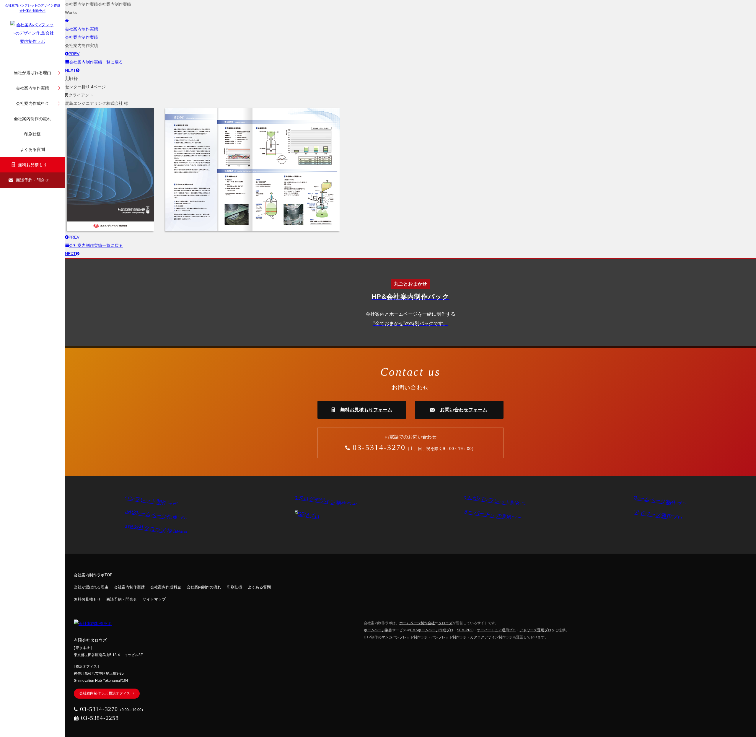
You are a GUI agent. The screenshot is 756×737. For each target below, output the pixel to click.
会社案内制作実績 (32, 88)
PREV (74, 53)
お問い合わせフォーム (463, 409)
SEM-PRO (465, 630)
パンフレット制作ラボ (449, 637)
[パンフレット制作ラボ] (148, 500)
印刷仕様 (32, 134)
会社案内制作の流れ (32, 118)
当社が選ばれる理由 (32, 72)
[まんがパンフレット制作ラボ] (494, 500)
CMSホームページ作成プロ (431, 630)
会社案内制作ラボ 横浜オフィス (104, 693)
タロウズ (445, 623)
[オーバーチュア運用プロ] (490, 514)
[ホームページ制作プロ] (657, 500)
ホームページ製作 (378, 630)
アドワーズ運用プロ (535, 630)
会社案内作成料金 (32, 103)
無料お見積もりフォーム (366, 409)
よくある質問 (32, 149)
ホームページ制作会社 (417, 623)
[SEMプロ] (306, 514)
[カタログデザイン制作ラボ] (322, 500)
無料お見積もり (32, 164)
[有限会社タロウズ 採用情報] (152, 528)
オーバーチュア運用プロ (496, 630)
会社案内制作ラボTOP (93, 575)
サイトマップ (154, 599)
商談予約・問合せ (32, 180)
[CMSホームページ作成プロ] (152, 514)
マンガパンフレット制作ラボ (405, 637)
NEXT (70, 70)
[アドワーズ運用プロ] (655, 514)
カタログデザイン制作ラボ (491, 637)
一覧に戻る (96, 62)
